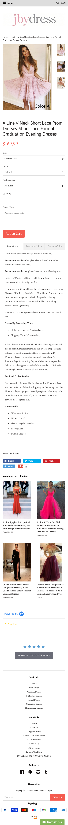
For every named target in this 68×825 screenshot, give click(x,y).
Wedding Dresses (34, 692)
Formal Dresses (34, 700)
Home (5, 37)
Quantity (7, 193)
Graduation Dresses (34, 704)
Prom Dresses (34, 687)
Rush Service (9, 180)
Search (34, 723)
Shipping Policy (34, 731)
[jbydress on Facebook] (22, 773)
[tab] (13, 246)
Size (5, 152)
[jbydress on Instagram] (38, 773)
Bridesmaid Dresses (34, 696)
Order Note (8, 207)
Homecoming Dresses (34, 708)
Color (5, 166)
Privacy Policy (34, 748)
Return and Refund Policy (34, 735)
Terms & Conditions (34, 752)
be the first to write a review (34, 655)
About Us (34, 727)
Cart (62, 3)
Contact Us (34, 743)
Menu (10, 3)
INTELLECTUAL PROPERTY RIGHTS (34, 756)
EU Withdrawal (34, 739)
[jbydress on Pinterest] (30, 773)
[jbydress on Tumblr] (46, 773)
